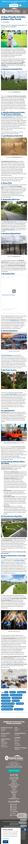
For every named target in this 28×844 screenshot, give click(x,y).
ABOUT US (14, 780)
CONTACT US (14, 783)
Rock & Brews (7, 506)
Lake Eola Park (19, 709)
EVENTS (14, 794)
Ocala (16, 730)
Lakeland (3, 745)
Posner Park (20, 703)
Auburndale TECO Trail (9, 222)
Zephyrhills (17, 745)
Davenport (4, 735)
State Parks (16, 700)
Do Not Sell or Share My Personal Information (14, 826)
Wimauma (17, 743)
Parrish (3, 730)
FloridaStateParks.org (16, 157)
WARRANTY (14, 792)
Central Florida (6, 697)
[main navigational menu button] (24, 12)
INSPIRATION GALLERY (14, 784)
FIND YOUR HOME (14, 777)
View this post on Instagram (8, 294)
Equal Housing (14, 823)
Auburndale (4, 742)
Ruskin (16, 742)
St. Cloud (3, 736)
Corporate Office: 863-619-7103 (14, 766)
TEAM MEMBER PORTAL (14, 798)
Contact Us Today (14, 770)
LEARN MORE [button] (14, 5)
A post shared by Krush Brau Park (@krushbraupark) (14, 313)
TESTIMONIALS (14, 786)
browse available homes (7, 664)
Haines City (5, 695)
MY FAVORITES (14, 791)
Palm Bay (17, 735)
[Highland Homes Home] (11, 9)
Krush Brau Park (14, 320)
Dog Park (12, 692)
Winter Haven (4, 746)
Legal (10, 824)
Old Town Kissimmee (6, 355)
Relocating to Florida (16, 695)
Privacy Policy (16, 824)
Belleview (17, 729)
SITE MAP (14, 797)
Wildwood (17, 749)
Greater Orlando (16, 697)
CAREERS (14, 781)
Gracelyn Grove (6, 700)
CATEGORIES (5, 22)
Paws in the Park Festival (10, 442)
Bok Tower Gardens (12, 394)
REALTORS (14, 788)
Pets (6, 692)
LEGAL (14, 795)
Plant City (17, 739)
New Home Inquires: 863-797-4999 (14, 767)
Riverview (17, 740)
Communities (21, 25)
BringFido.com (16, 92)
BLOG (14, 789)
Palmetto (3, 729)
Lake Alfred (4, 743)
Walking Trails (21, 692)
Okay (5, 841)
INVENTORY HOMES (14, 778)
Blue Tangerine (21, 827)
